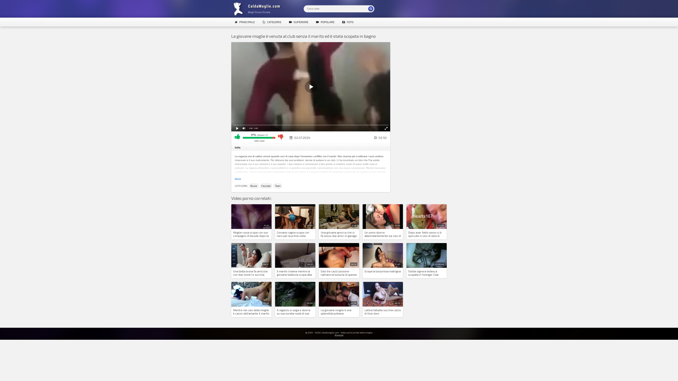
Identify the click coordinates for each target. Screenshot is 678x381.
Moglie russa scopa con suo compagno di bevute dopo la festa (251, 234)
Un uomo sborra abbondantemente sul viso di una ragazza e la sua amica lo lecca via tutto (382, 234)
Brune (254, 185)
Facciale (266, 185)
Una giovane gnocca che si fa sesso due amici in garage (339, 234)
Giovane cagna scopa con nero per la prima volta (293, 234)
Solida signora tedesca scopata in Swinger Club (423, 273)
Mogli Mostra (257, 9)
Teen (278, 185)
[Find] (370, 8)
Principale (247, 22)
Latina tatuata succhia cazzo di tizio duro (382, 311)
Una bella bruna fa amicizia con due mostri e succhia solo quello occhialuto (250, 273)
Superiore (301, 22)
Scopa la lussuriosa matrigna (382, 271)
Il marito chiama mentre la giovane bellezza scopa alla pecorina (294, 273)
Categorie (274, 22)
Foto (350, 22)
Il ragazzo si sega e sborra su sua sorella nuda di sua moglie (293, 311)
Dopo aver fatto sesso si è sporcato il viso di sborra (425, 234)
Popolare (327, 22)
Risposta (339, 335)
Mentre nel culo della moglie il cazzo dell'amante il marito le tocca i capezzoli (251, 311)
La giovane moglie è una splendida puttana (336, 311)
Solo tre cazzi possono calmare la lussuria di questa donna (339, 273)
